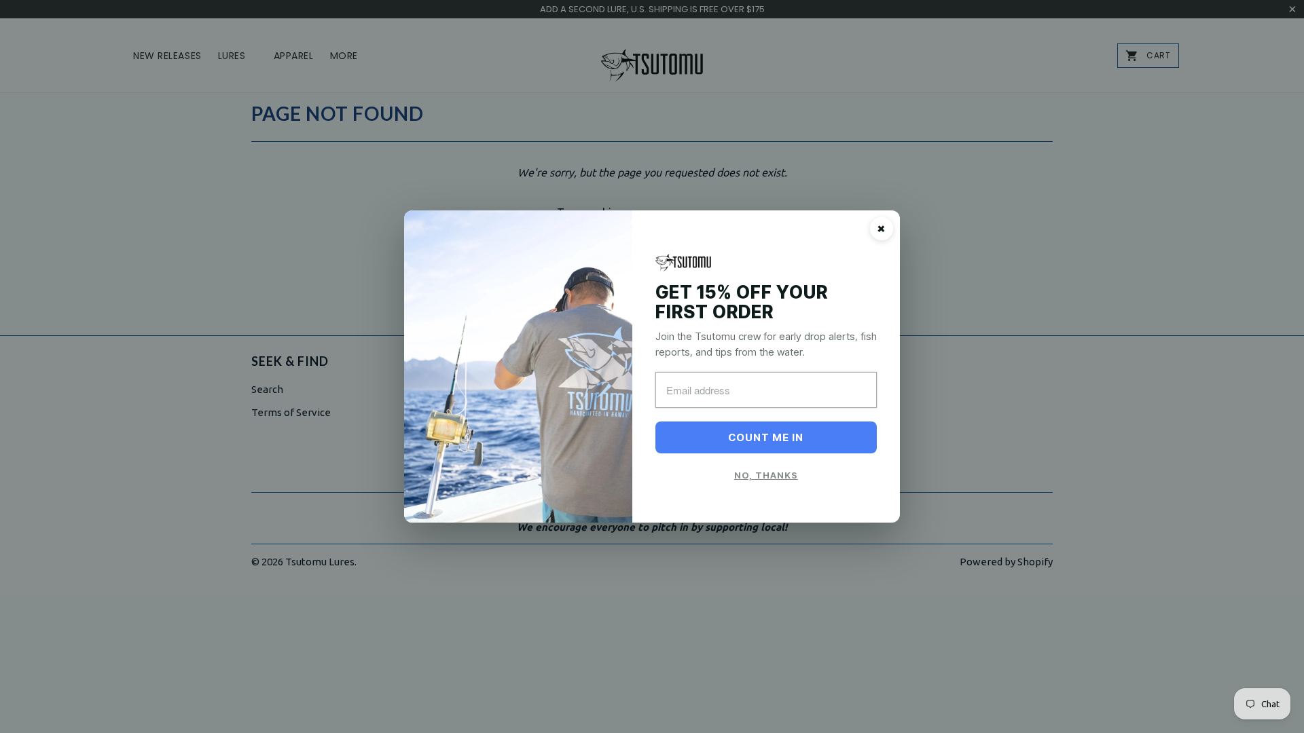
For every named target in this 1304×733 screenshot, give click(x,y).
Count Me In (765, 437)
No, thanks (766, 475)
